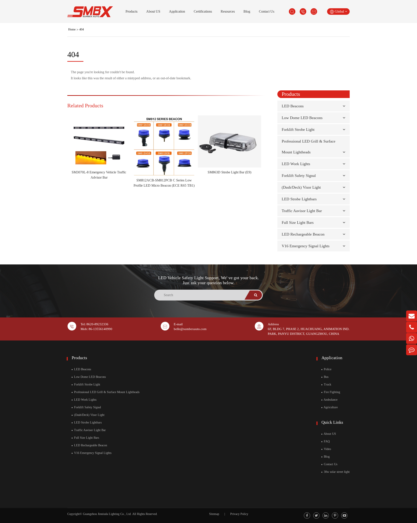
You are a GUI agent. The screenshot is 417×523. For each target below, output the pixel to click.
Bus (325, 377)
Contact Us (266, 11)
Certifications (203, 11)
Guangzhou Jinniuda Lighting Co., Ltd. (107, 514)
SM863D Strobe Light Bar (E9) (229, 172)
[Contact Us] (411, 349)
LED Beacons (293, 106)
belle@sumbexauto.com (190, 329)
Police (327, 369)
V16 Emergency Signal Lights (305, 246)
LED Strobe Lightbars (299, 199)
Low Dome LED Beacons (302, 118)
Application (177, 11)
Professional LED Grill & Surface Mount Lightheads (106, 392)
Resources (228, 11)
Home (72, 29)
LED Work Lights (296, 164)
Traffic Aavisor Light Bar (302, 211)
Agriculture (330, 407)
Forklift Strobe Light (298, 129)
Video (327, 449)
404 (81, 29)
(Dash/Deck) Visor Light (301, 187)
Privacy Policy (239, 514)
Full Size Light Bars (298, 222)
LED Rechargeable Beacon (303, 234)
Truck (327, 384)
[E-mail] (411, 315)
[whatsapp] (411, 338)
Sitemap (214, 514)
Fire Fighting (331, 392)
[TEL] (411, 327)
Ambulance (330, 399)
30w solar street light (336, 471)
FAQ (326, 441)
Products (131, 11)
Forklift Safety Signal (299, 175)
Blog (246, 11)
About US (153, 11)
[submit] (256, 295)
